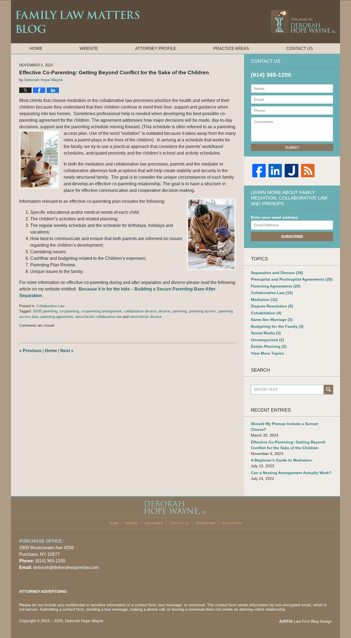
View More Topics (267, 353)
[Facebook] (259, 170)
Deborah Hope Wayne (84, 621)
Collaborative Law (50, 306)
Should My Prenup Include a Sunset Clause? (284, 426)
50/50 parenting (45, 311)
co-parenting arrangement (101, 311)
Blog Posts (232, 523)
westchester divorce (146, 317)
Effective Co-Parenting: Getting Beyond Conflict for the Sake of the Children (288, 445)
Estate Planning (269, 346)
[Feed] (308, 170)
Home (36, 48)
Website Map (206, 523)
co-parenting (69, 311)
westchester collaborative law (98, 317)
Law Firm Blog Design (305, 621)
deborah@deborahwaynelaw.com (66, 567)
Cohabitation (266, 313)
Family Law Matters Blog (77, 22)
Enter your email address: (275, 217)
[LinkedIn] (275, 170)
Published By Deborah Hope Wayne (303, 21)
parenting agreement (57, 317)
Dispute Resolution (272, 306)
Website (89, 48)
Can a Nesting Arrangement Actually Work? (291, 473)
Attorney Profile (155, 48)
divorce (164, 311)
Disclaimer (154, 523)
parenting (179, 311)
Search (328, 389)
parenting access (202, 311)
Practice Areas (231, 48)
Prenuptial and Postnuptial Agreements (292, 279)
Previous (30, 350)
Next (66, 350)
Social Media (266, 333)
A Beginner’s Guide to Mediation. (282, 460)
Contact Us (299, 48)
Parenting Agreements (276, 286)
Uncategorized (267, 340)
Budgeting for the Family (277, 326)
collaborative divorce (140, 311)
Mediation (264, 299)
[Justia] (291, 170)
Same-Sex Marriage (272, 319)
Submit (292, 147)
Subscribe (292, 236)
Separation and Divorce (277, 272)
